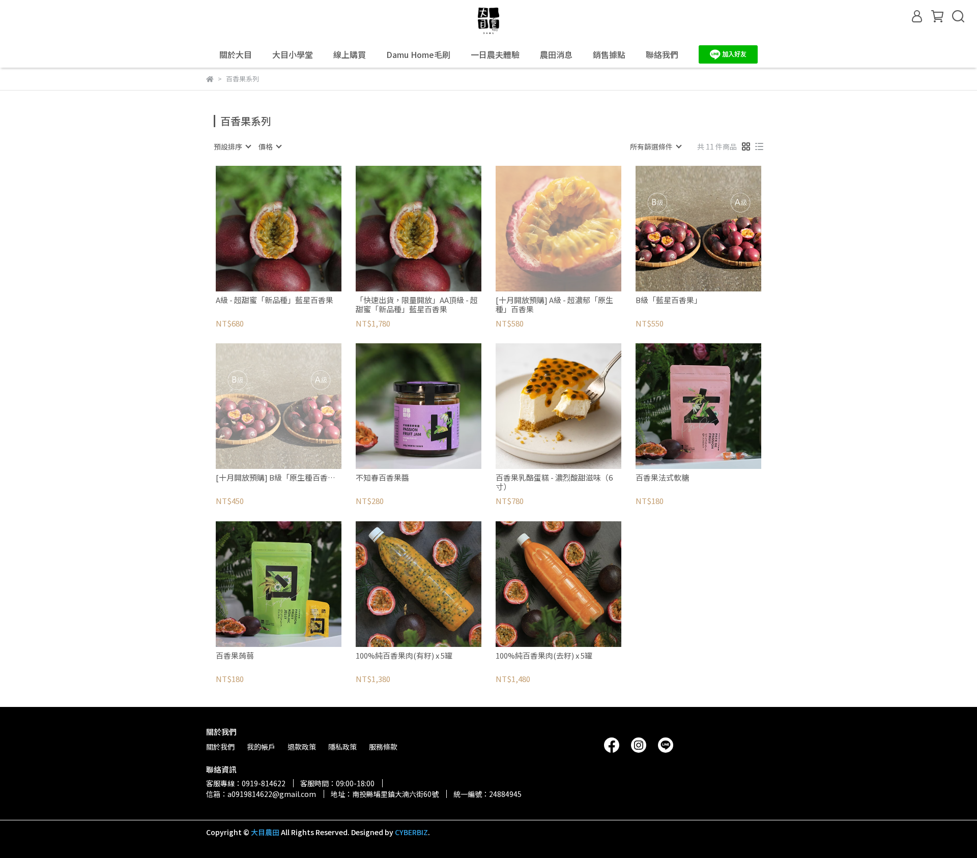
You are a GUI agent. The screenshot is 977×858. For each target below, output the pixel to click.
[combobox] (232, 146)
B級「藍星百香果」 (669, 300)
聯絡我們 (662, 54)
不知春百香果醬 (382, 478)
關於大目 (235, 54)
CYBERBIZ (411, 832)
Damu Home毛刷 (418, 54)
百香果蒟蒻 (235, 656)
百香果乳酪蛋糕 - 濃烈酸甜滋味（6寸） (554, 482)
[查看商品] (264, 228)
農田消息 (556, 54)
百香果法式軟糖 (662, 478)
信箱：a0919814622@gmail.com (261, 794)
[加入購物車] (293, 228)
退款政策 (302, 747)
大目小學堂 (292, 54)
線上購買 (349, 54)
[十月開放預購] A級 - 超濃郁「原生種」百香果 (554, 304)
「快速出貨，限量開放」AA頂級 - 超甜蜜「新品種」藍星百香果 (417, 304)
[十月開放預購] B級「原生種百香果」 (278, 478)
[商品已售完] (573, 228)
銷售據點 (609, 54)
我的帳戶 (261, 747)
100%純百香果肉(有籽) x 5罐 (404, 656)
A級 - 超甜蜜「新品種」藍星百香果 (274, 300)
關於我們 (220, 747)
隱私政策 (342, 747)
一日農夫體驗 (495, 54)
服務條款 (383, 747)
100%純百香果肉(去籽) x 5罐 (544, 656)
